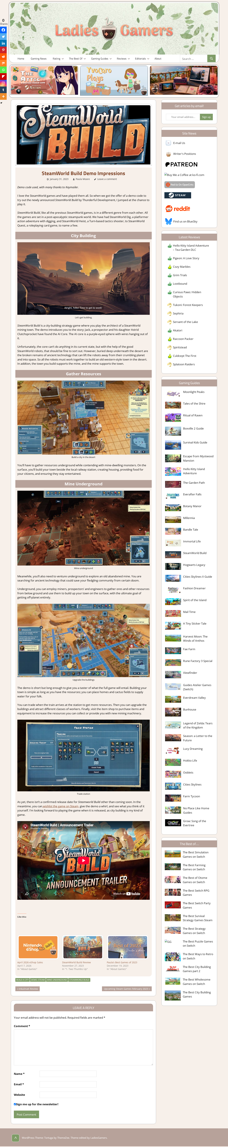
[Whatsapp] (3, 70)
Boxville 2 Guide (193, 428)
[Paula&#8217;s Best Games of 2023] (127, 947)
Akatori (177, 330)
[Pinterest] (3, 50)
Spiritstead (180, 347)
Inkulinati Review (28, 989)
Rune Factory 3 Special (197, 661)
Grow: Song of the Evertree (194, 823)
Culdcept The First (184, 356)
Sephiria (178, 313)
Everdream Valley (194, 698)
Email (19, 1084)
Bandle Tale (190, 529)
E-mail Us (179, 143)
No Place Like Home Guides (196, 810)
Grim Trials (180, 275)
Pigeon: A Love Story (186, 258)
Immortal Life (192, 541)
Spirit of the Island (194, 600)
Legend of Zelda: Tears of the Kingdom (197, 725)
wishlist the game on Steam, (60, 806)
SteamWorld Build (79, 979)
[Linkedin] (3, 43)
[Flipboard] (3, 76)
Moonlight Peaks (193, 392)
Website (19, 1095)
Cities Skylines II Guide (197, 576)
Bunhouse (189, 709)
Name (19, 1074)
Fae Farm (189, 649)
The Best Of (75, 59)
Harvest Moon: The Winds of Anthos (195, 639)
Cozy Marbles (181, 267)
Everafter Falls (192, 494)
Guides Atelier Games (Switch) (197, 687)
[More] (3, 96)
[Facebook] (3, 30)
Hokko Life (190, 760)
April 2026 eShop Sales (30, 962)
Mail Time (189, 612)
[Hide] (1, 103)
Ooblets (188, 772)
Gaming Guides (99, 59)
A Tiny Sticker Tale (194, 623)
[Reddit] (3, 56)
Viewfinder (190, 673)
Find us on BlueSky (185, 221)
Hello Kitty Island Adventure (194, 471)
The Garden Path (194, 483)
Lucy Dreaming (193, 749)
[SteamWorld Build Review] (82, 947)
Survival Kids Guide (195, 442)
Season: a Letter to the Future (197, 738)
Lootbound (180, 284)
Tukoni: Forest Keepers (188, 305)
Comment (22, 1026)
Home (21, 59)
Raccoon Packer (183, 339)
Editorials (140, 59)
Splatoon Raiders (184, 364)
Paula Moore (83, 179)
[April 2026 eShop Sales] (38, 947)
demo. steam (38, 979)
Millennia (189, 518)
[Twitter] (3, 36)
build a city (22, 979)
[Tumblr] (3, 89)
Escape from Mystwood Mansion (198, 458)
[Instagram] (3, 83)
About (158, 59)
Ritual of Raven (192, 415)
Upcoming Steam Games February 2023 (126, 989)
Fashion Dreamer (194, 588)
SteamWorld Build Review (76, 962)
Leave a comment (107, 179)
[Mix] (3, 63)
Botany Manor (192, 506)
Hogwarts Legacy (194, 565)
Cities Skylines (192, 784)
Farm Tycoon (191, 796)
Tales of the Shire (194, 403)
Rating (56, 59)
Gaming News (38, 59)
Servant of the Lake (185, 322)
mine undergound (57, 979)
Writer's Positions (184, 154)
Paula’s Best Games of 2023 (122, 962)
